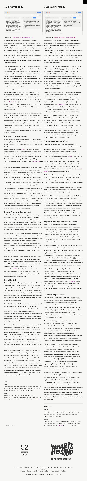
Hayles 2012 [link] (12, 102)
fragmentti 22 (65, 192)
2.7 (12, 339)
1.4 (5, 164)
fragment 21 (7, 81)
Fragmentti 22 (63, 69)
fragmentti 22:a (75, 297)
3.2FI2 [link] (73, 281)
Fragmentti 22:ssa (56, 86)
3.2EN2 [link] (15, 269)
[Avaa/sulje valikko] (85, 2)
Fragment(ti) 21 (9, 425)
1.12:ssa (46, 300)
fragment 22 (26, 40)
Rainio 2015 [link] (36, 161)
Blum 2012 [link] (37, 399)
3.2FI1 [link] (70, 156)
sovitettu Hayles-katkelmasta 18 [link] (64, 37)
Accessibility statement (35, 474)
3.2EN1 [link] (23, 149)
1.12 (28, 285)
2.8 (26, 243)
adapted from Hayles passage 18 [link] (23, 37)
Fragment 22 (12, 69)
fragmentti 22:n (71, 149)
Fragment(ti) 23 (77, 425)
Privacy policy (55, 474)
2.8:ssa (75, 257)
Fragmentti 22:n (49, 40)
